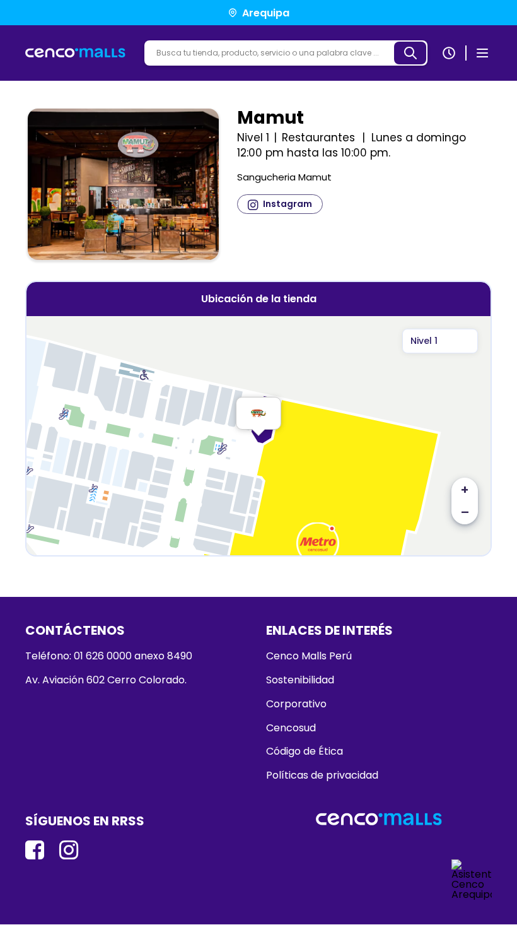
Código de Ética (304, 751)
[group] (123, 187)
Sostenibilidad (300, 680)
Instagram (287, 203)
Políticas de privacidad (322, 775)
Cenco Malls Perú (309, 656)
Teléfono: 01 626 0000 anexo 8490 (108, 656)
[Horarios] (449, 53)
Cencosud (291, 728)
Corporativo (296, 704)
